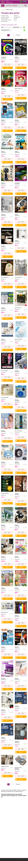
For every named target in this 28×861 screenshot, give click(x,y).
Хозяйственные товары (6, 20)
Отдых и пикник (4, 18)
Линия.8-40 (17, 243)
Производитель (5, 30)
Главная (2, 9)
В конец (18, 35)
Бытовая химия (4, 21)
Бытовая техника (4, 15)
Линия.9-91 (3, 310)
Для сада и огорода (5, 17)
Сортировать (16, 27)
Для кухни (16, 15)
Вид (2, 27)
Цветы (15, 20)
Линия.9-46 (3, 342)
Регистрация (9, 2)
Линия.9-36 (17, 217)
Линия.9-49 (3, 768)
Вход (7, 1)
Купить (7, 67)
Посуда (15, 18)
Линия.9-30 (3, 59)
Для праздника (17, 17)
